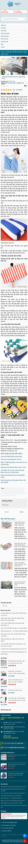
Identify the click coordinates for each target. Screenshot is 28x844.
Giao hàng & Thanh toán (9, 825)
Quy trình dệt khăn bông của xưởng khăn (20, 583)
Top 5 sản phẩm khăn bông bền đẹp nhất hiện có (20, 564)
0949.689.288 (14, 737)
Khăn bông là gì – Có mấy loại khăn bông (14, 631)
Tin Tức (11, 81)
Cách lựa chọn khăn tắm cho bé (11, 459)
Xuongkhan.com (11, 451)
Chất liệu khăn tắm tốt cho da (12, 488)
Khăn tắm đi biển (9, 493)
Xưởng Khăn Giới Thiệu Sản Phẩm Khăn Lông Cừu (19, 523)
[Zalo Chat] (25, 836)
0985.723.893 (6, 737)
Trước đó (6, 512)
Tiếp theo (21, 512)
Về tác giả (5, 505)
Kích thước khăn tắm (20, 493)
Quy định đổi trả (6, 831)
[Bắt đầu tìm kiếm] (25, 19)
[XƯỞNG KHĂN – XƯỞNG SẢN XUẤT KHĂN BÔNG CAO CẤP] (14, 3)
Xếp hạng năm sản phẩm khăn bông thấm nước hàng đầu (20, 545)
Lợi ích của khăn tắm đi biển (8, 495)
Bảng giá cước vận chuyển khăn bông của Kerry (13, 800)
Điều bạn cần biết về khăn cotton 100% (13, 467)
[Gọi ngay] (25, 841)
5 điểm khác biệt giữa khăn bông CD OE (13, 649)
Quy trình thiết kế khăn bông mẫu (11, 456)
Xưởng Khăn (12, 83)
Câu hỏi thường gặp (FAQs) (9, 822)
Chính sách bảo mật (7, 828)
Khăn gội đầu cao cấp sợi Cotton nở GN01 (11, 803)
